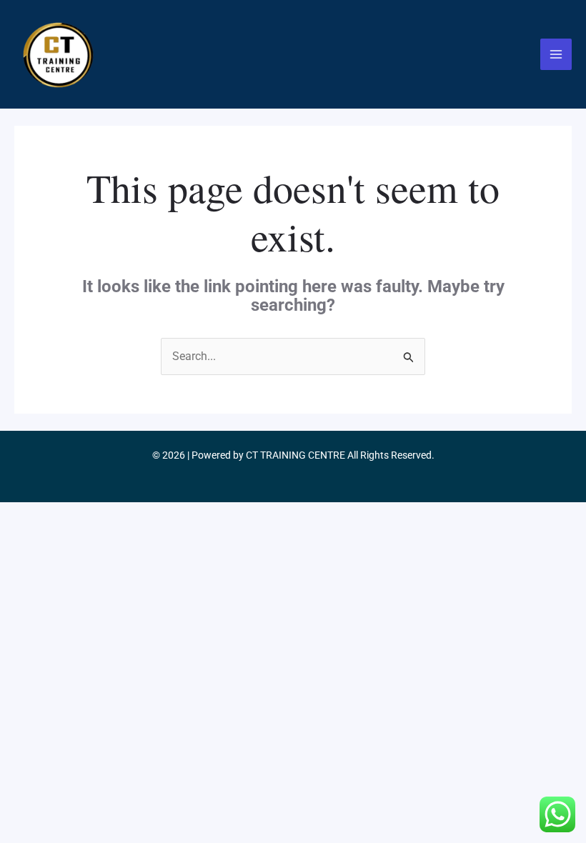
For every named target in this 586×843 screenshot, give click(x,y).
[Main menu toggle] (556, 54)
